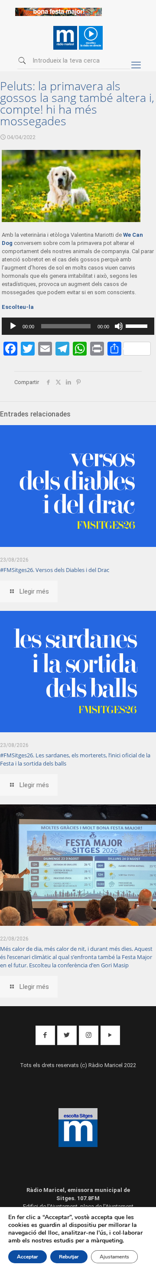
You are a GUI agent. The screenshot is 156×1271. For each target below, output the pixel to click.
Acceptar (27, 1256)
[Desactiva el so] (118, 326)
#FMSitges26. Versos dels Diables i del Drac (54, 570)
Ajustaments (114, 1256)
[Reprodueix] (13, 326)
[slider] (138, 325)
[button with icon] (45, 1035)
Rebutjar (69, 1256)
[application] (78, 326)
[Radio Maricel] (58, 14)
